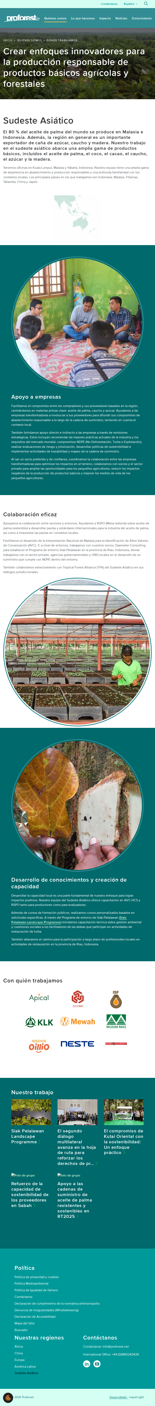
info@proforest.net (116, 1347)
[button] (8, 1397)
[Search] (146, 4)
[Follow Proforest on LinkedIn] (86, 1363)
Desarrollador (119, 1397)
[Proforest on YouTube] (97, 1363)
